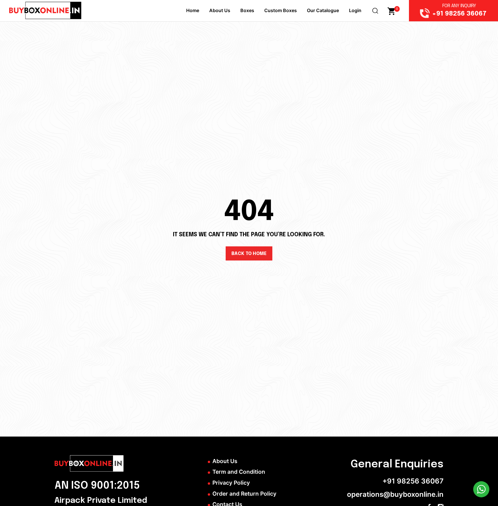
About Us (219, 10)
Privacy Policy (231, 482)
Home (192, 10)
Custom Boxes (280, 10)
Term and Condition (238, 471)
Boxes (247, 10)
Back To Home (249, 253)
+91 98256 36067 (413, 481)
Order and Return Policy (244, 493)
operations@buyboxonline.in (395, 494)
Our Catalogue (323, 10)
